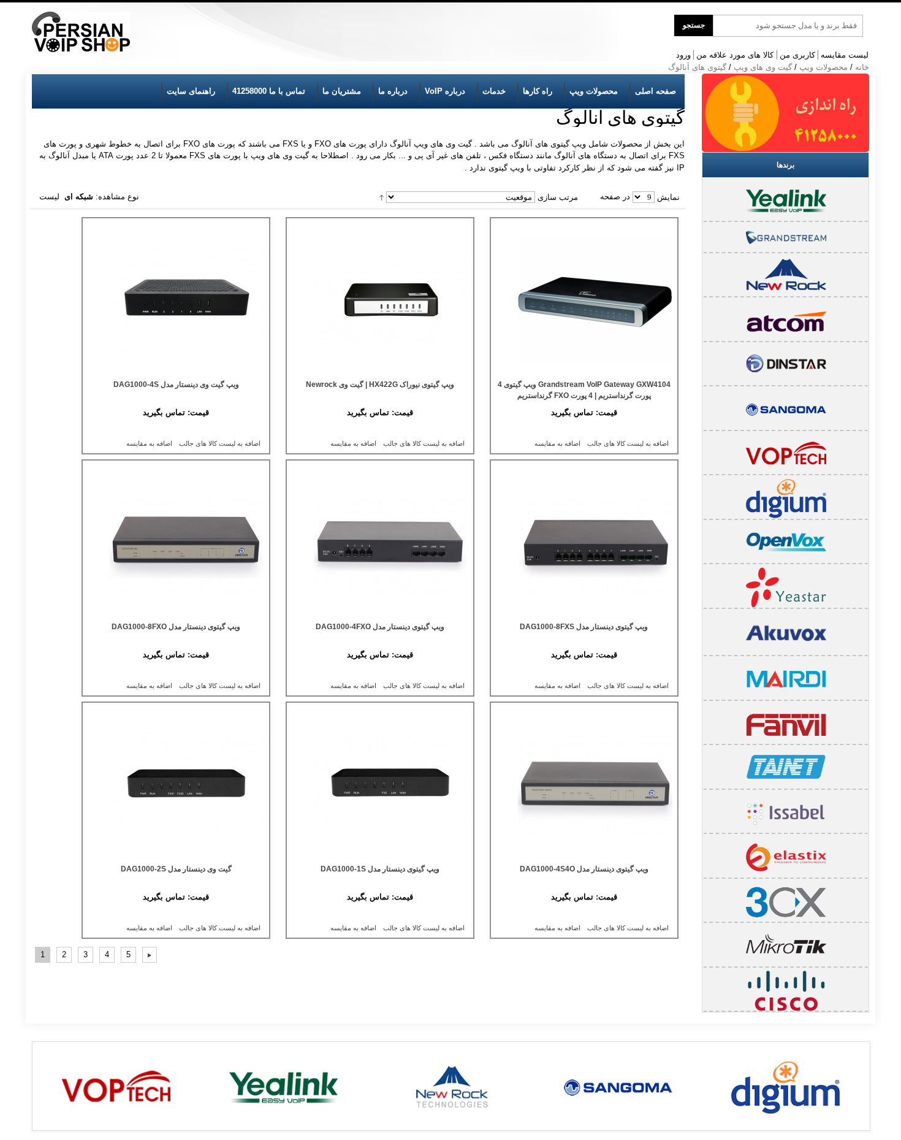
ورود (683, 54)
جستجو (694, 25)
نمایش (668, 197)
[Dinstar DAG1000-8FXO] (176, 542)
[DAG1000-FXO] (380, 542)
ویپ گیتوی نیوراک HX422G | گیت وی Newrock (380, 384)
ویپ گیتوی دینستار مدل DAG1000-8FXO (176, 626)
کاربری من (797, 54)
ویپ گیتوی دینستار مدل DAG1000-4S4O (584, 869)
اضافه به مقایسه (557, 443)
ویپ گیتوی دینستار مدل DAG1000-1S (380, 869)
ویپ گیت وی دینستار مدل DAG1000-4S (176, 384)
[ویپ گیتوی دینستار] (380, 785)
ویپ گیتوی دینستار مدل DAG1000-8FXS (584, 626)
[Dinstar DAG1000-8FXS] (584, 542)
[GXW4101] (584, 300)
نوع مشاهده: (117, 196)
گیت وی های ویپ (763, 67)
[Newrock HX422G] (380, 300)
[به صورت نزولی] (381, 196)
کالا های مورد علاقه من (735, 54)
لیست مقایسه (845, 54)
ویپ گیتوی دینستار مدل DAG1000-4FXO (380, 626)
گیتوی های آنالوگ (697, 67)
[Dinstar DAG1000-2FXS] (176, 785)
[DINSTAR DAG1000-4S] (176, 300)
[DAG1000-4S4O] (584, 785)
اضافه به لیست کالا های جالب (628, 443)
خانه (862, 67)
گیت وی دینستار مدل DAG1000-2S (176, 869)
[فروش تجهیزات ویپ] (81, 32)
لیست (49, 196)
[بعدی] (149, 954)
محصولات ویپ (823, 67)
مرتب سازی (558, 197)
